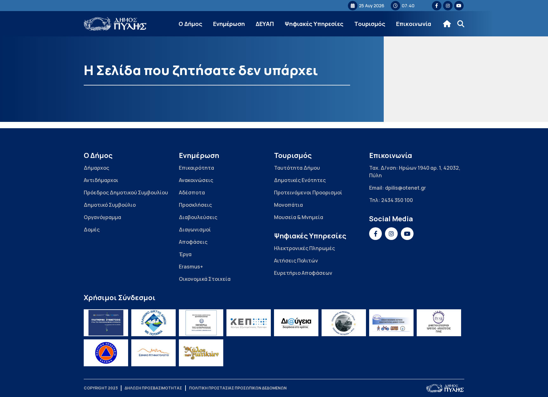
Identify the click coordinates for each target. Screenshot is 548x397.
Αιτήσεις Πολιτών (296, 260)
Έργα (185, 254)
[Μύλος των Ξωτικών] (201, 352)
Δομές (92, 229)
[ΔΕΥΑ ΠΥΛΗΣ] (439, 322)
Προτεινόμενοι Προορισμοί (308, 192)
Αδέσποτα (192, 192)
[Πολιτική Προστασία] (106, 352)
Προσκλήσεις (195, 204)
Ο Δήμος (190, 24)
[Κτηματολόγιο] (153, 352)
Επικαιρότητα (196, 167)
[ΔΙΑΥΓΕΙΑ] (296, 322)
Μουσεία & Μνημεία (298, 217)
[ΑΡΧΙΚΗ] (447, 23)
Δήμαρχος (96, 167)
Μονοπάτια (288, 204)
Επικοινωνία (413, 24)
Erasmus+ (191, 266)
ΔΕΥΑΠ (265, 24)
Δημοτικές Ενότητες (300, 180)
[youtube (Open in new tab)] (459, 5)
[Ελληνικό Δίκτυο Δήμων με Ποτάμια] (153, 322)
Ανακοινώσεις (196, 180)
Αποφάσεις (193, 241)
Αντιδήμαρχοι (101, 180)
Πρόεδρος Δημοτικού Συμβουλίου (126, 192)
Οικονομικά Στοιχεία (205, 278)
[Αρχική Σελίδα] (115, 24)
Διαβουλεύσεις (198, 217)
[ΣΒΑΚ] (391, 322)
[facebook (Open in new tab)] (436, 5)
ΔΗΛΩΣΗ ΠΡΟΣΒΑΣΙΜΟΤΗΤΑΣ (153, 388)
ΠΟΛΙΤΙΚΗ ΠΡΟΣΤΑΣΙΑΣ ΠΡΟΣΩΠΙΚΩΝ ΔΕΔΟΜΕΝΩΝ (238, 388)
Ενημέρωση (229, 24)
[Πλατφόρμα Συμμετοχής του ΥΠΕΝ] (106, 322)
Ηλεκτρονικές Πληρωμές (304, 248)
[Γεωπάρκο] (344, 322)
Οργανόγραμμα (102, 217)
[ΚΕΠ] (248, 322)
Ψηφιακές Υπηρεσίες (314, 24)
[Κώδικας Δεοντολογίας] (201, 322)
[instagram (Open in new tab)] (448, 5)
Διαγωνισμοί (195, 229)
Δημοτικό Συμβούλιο (110, 204)
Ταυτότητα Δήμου (297, 167)
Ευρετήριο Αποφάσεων (303, 272)
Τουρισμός (369, 24)
